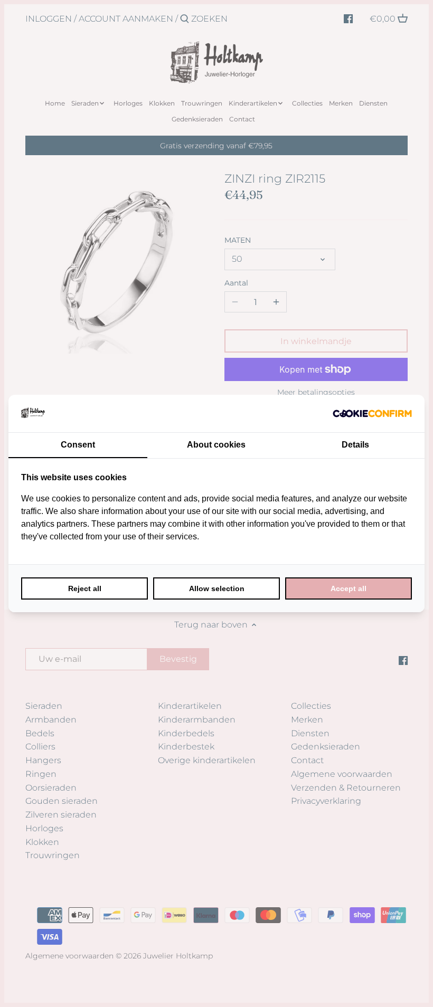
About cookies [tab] (216, 444)
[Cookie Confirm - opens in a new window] (372, 413)
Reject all (84, 588)
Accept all (348, 588)
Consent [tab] (78, 444)
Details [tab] (355, 444)
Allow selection (216, 588)
